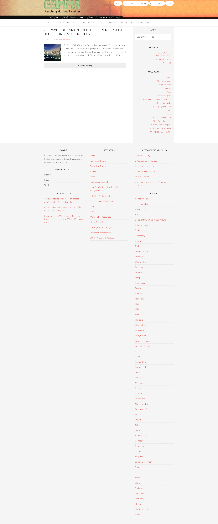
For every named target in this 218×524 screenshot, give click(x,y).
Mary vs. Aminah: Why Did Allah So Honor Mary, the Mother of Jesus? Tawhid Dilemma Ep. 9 (63, 219)
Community (140, 235)
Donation (139, 267)
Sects (137, 467)
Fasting (138, 293)
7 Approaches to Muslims (146, 161)
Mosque (138, 393)
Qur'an (138, 430)
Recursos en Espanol (163, 95)
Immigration (140, 335)
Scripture (139, 456)
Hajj (137, 304)
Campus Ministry (142, 155)
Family (138, 288)
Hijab (137, 309)
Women (138, 514)
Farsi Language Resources (161, 106)
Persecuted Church (143, 409)
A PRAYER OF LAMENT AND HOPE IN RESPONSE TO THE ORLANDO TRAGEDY (83, 32)
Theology (139, 504)
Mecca (138, 388)
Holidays (139, 319)
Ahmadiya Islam (142, 198)
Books (168, 77)
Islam (137, 356)
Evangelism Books (164, 85)
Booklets (167, 88)
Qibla (137, 425)
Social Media (140, 488)
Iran (137, 351)
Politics (138, 414)
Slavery (138, 483)
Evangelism (140, 283)
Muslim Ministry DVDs (162, 103)
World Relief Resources (162, 117)
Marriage (139, 383)
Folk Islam (139, 298)
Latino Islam (140, 377)
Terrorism (139, 493)
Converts (139, 241)
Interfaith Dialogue (143, 346)
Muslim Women (142, 176)
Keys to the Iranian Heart (146, 166)
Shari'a (138, 472)
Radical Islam (141, 435)
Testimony (139, 498)
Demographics (141, 251)
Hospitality (140, 325)
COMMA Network (62, 9)
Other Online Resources (162, 121)
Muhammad (140, 398)
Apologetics (140, 209)
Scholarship (140, 451)
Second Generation (143, 462)
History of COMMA (163, 59)
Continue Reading (85, 66)
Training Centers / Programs (160, 125)
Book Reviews (141, 225)
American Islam (141, 204)
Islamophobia (141, 367)
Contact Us (167, 63)
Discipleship (140, 262)
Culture (138, 246)
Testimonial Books (164, 81)
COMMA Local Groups (162, 56)
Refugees (139, 446)
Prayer (168, 114)
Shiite (137, 477)
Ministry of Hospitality (145, 171)
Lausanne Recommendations (160, 128)
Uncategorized (141, 509)
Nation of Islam (141, 404)
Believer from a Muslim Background (150, 219)
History (138, 314)
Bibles (169, 110)
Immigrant (139, 330)
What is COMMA (164, 53)
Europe (138, 277)
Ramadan (139, 440)
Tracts (169, 92)
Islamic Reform (141, 362)
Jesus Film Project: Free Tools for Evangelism (154, 99)
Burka (137, 230)
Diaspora (139, 256)
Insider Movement (143, 341)
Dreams (138, 272)
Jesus (137, 372)
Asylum (138, 214)
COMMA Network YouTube (160, 132)
